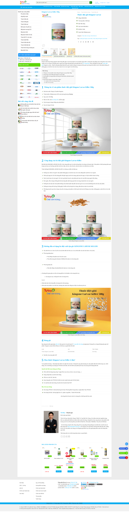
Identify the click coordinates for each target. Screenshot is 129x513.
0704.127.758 (74, 482)
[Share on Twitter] (81, 42)
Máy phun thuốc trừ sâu (100, 6)
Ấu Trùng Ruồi (86, 63)
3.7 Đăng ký (91, 482)
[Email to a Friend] (83, 42)
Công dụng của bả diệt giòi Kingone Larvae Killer (54, 74)
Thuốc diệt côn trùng (47, 6)
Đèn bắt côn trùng (65, 6)
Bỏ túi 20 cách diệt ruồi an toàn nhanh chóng (31, 117)
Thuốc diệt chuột (74, 6)
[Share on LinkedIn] (88, 42)
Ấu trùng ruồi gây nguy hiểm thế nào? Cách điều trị (30, 113)
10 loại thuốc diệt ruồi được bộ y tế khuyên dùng (29, 121)
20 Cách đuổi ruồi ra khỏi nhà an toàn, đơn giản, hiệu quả (30, 109)
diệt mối (57, 344)
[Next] (73, 30)
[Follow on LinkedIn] (69, 436)
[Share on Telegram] (93, 42)
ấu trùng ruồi (55, 99)
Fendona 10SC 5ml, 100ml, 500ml (101, 459)
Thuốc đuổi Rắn (57, 6)
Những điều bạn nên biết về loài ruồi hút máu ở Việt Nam (30, 105)
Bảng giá (45, 77)
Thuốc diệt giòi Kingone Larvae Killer (100, 38)
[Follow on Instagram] (64, 436)
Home (78, 12)
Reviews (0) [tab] (69, 56)
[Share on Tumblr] (91, 42)
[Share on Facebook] (78, 42)
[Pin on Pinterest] (86, 42)
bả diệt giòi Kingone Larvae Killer (86, 38)
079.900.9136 (73, 484)
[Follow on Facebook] (62, 436)
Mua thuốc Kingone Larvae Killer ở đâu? (52, 79)
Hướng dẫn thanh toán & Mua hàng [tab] (82, 56)
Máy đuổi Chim (75, 8)
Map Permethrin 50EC (77, 459)
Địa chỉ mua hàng (49, 82)
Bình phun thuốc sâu (89, 6)
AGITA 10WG (54, 458)
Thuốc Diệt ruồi (94, 12)
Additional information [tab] (59, 56)
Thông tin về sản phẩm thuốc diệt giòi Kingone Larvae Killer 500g (57, 72)
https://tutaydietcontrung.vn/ (74, 426)
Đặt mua (66, 471)
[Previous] (44, 30)
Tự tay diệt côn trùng (78, 344)
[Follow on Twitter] (67, 436)
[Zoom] (43, 45)
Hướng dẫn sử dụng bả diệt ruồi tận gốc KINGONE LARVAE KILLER (58, 76)
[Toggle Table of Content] (72, 71)
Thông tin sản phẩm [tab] (46, 56)
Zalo (97, 482)
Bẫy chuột (81, 6)
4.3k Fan (84, 482)
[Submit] (90, 2)
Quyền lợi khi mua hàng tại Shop (53, 81)
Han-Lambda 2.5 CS (65, 458)
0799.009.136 (70, 485)
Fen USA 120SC (89, 458)
